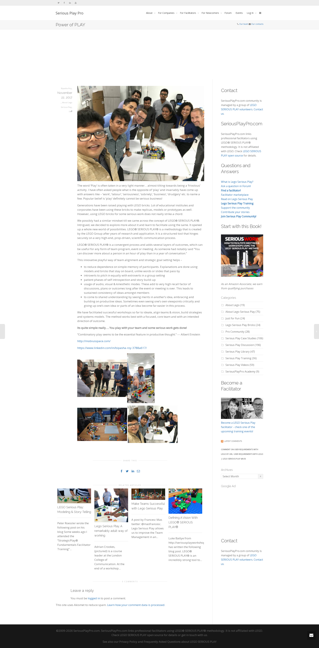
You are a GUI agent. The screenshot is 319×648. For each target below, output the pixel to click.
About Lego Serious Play (240, 312)
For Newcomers (211, 12)
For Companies (166, 12)
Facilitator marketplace (235, 195)
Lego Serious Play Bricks (240, 325)
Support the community (235, 208)
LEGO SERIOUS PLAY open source (141, 635)
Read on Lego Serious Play (237, 199)
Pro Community (234, 331)
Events (239, 12)
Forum (228, 12)
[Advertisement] (159, 54)
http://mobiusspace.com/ (93, 341)
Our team (243, 24)
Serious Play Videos (237, 365)
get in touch (189, 635)
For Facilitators (188, 12)
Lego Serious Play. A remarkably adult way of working (111, 530)
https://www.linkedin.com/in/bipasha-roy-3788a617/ (112, 348)
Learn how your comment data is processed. (136, 605)
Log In (250, 12)
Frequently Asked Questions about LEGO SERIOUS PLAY (180, 642)
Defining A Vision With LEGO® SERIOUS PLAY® (183, 522)
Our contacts (257, 24)
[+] (74, 495)
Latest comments (233, 441)
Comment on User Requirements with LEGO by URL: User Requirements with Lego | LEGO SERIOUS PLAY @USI (242, 454)
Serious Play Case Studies (240, 338)
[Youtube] (75, 2)
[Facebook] (64, 2)
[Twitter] (58, 2)
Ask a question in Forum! (236, 186)
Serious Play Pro (69, 12)
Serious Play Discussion (239, 345)
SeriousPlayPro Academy (240, 371)
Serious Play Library (237, 351)
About (149, 12)
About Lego (232, 305)
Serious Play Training (238, 358)
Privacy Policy (128, 642)
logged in (94, 598)
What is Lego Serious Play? (237, 182)
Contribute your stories (235, 212)
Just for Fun (232, 318)
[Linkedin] (70, 2)
